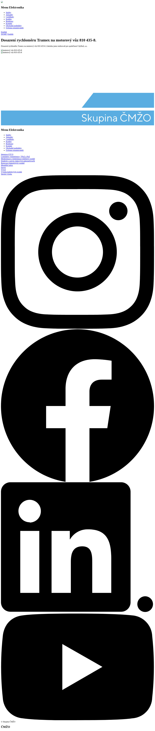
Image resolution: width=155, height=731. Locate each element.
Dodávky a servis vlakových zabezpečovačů (18, 161)
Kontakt (9, 23)
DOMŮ (4, 34)
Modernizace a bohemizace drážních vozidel (18, 159)
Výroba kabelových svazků (11, 172)
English (4, 32)
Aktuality (9, 15)
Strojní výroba (6, 174)
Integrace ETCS (7, 154)
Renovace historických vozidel (12, 163)
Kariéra (9, 19)
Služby (8, 13)
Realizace (9, 21)
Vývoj (3, 170)
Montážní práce (7, 165)
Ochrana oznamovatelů (14, 28)
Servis (3, 168)
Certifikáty (10, 17)
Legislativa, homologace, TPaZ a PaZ (15, 157)
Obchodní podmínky (14, 26)
